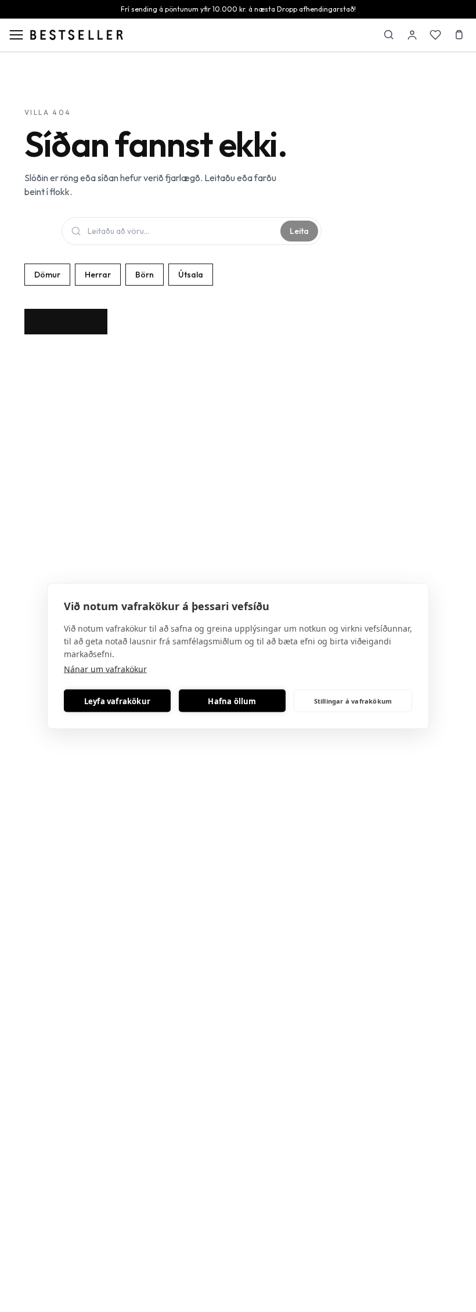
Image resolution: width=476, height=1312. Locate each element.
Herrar (98, 274)
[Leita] (389, 35)
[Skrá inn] (412, 35)
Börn (144, 274)
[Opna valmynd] (16, 34)
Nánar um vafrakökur (105, 669)
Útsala (190, 274)
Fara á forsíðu (65, 321)
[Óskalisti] (435, 35)
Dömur (47, 274)
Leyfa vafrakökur (117, 700)
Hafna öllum (232, 700)
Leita (299, 231)
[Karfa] (458, 35)
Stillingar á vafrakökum (353, 700)
